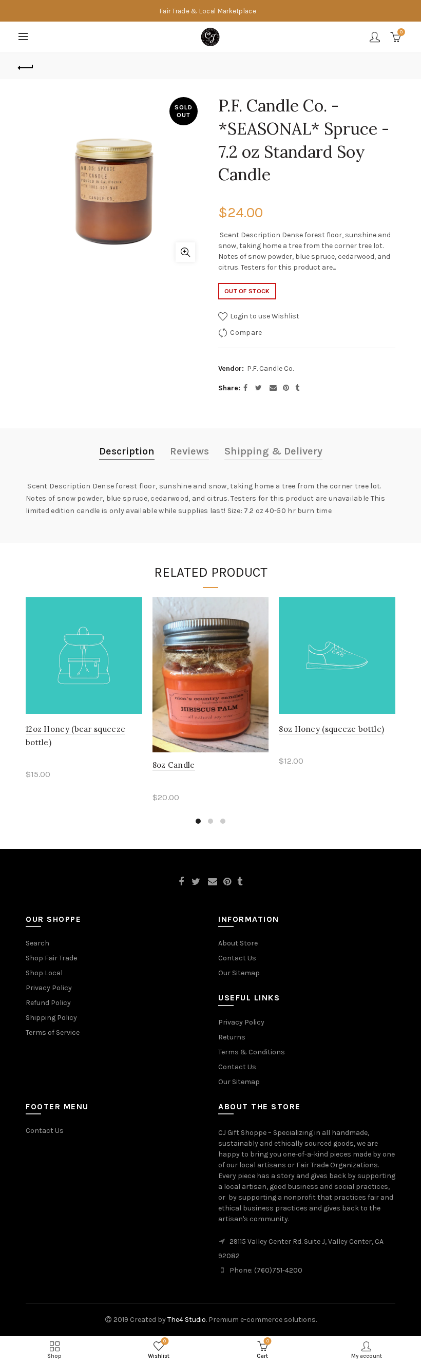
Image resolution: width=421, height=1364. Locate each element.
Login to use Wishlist (263, 316)
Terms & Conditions (251, 1052)
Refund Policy (48, 1002)
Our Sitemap (239, 973)
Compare (246, 332)
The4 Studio (186, 1319)
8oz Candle (173, 765)
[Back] (26, 66)
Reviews (189, 451)
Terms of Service (53, 1032)
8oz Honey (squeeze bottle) (331, 729)
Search (37, 943)
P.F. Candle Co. (270, 368)
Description (127, 451)
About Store (238, 943)
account (374, 37)
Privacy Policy (49, 987)
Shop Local (44, 973)
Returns (231, 1037)
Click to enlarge (185, 252)
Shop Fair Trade (51, 958)
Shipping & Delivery (273, 451)
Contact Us (237, 958)
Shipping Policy (51, 1017)
